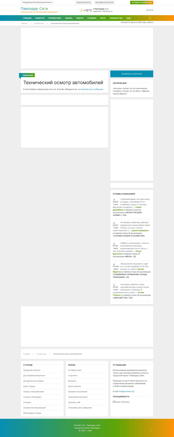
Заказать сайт (74, 402)
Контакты (72, 381)
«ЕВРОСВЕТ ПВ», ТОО (123, 298)
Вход (151, 10)
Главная (27, 18)
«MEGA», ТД (130, 256)
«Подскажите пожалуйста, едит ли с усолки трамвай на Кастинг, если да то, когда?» (134, 266)
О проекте (72, 375)
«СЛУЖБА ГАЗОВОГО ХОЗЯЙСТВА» (129, 236)
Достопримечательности (34, 375)
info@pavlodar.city (127, 391)
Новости (39, 18)
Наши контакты (84, 2)
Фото (103, 18)
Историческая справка (33, 381)
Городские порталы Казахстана (36, 2)
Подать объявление (142, 2)
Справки (91, 18)
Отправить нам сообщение (80, 408)
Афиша (68, 18)
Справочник (54, 18)
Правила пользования (77, 391)
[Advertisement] (87, 48)
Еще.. (129, 18)
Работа (79, 18)
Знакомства (116, 18)
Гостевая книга (74, 370)
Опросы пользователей (33, 391)
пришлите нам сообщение (91, 89)
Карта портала (74, 386)
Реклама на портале (104, 2)
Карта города (29, 386)
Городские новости (31, 370)
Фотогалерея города (32, 413)
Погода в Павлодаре (32, 397)
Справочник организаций (34, 408)
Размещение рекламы (78, 397)
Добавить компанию (132, 74)
